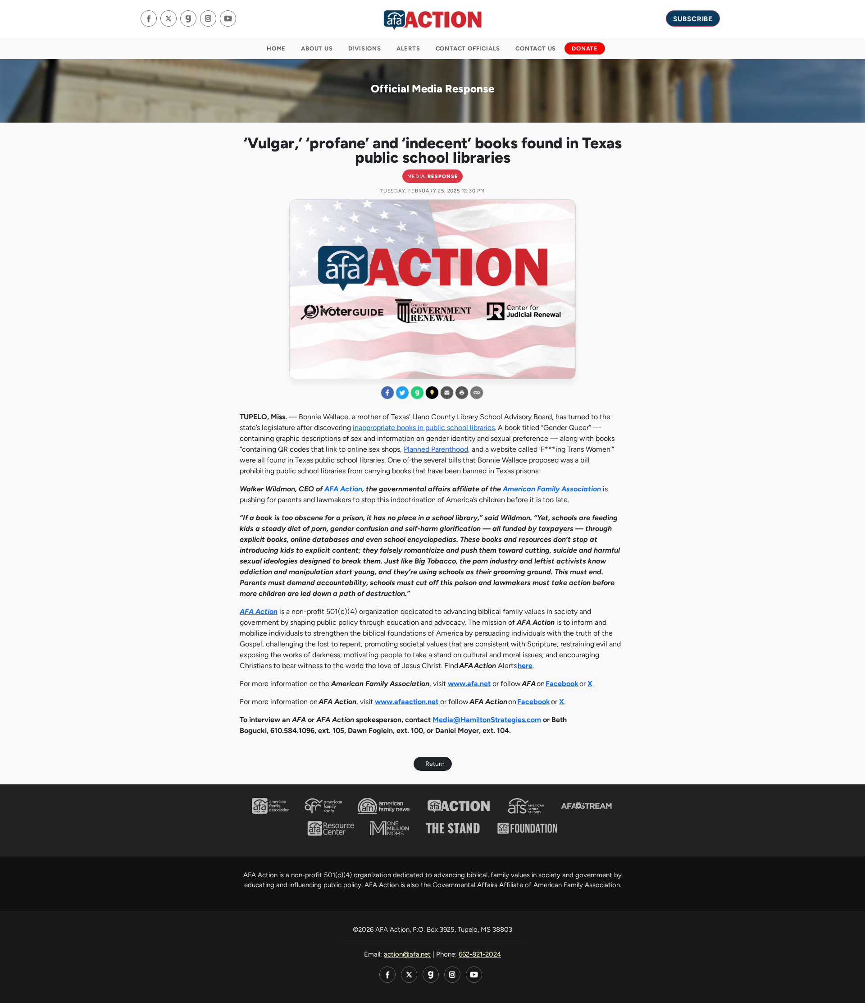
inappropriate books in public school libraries (424, 427)
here (525, 665)
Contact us (535, 48)
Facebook (562, 683)
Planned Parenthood (436, 449)
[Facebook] (149, 18)
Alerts (408, 48)
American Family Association (552, 489)
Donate (585, 48)
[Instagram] (208, 18)
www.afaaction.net (406, 701)
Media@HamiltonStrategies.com (486, 719)
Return (435, 764)
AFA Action (343, 489)
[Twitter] (168, 18)
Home (276, 48)
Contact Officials (468, 48)
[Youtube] (228, 18)
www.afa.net (469, 683)
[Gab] (188, 18)
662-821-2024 (480, 954)
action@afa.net (407, 954)
